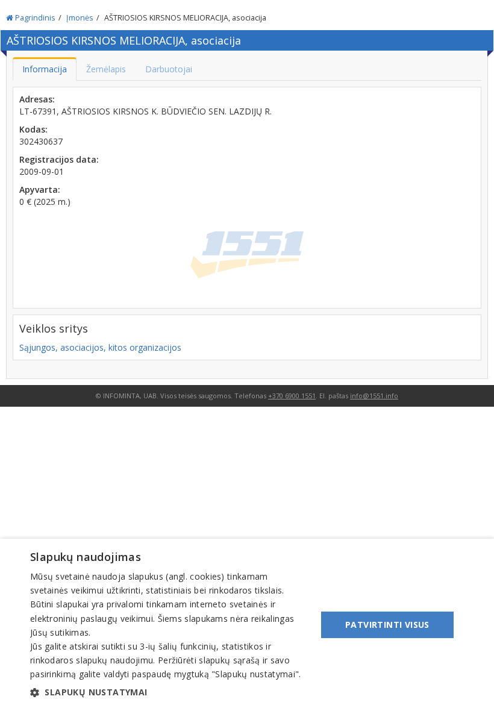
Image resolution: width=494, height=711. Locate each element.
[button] (169, 692)
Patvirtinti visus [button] (387, 624)
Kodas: (33, 129)
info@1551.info (374, 395)
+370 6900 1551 (292, 395)
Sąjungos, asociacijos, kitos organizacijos (100, 347)
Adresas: (37, 99)
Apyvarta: (39, 189)
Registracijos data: (59, 159)
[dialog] (247, 625)
